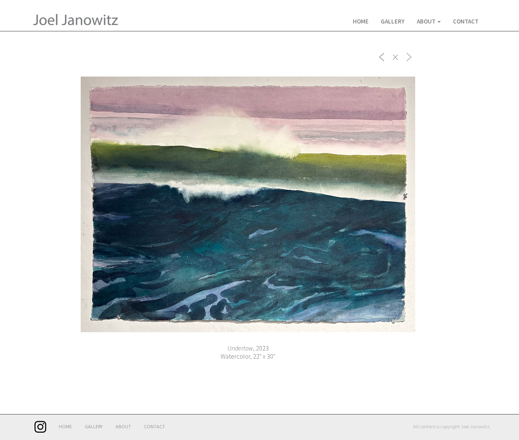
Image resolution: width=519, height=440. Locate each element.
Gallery (393, 21)
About (427, 21)
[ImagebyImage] (382, 56)
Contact (465, 21)
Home (361, 21)
